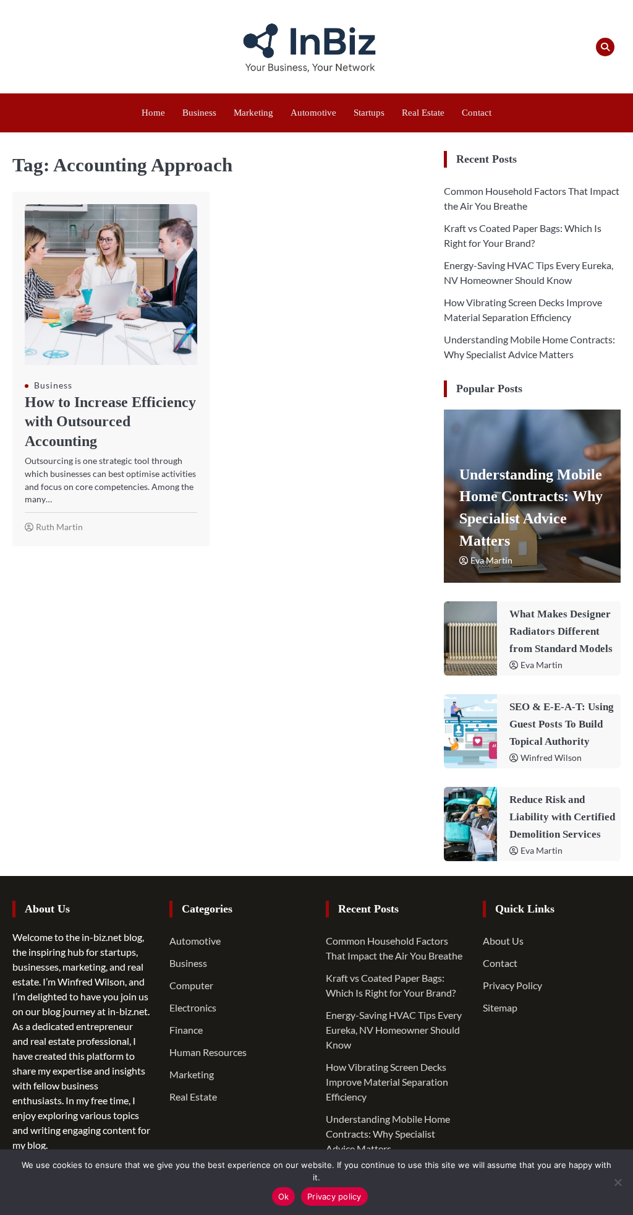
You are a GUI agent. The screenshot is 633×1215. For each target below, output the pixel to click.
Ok (283, 1196)
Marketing (253, 113)
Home (153, 113)
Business (199, 113)
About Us (503, 941)
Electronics (192, 1007)
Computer (191, 985)
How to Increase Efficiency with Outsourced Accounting (110, 421)
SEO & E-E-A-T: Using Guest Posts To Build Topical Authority (561, 724)
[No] (617, 1182)
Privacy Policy (512, 985)
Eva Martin (491, 560)
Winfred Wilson (551, 757)
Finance (186, 1030)
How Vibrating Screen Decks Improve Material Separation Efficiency (387, 1081)
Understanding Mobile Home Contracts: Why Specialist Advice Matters (388, 1133)
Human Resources (208, 1052)
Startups (369, 113)
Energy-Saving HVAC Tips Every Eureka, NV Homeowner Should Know (394, 1029)
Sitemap (500, 1007)
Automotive (313, 113)
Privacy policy (334, 1196)
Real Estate (423, 113)
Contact (476, 113)
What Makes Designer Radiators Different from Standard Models (561, 631)
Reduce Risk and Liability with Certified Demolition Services (562, 817)
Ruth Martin (59, 527)
